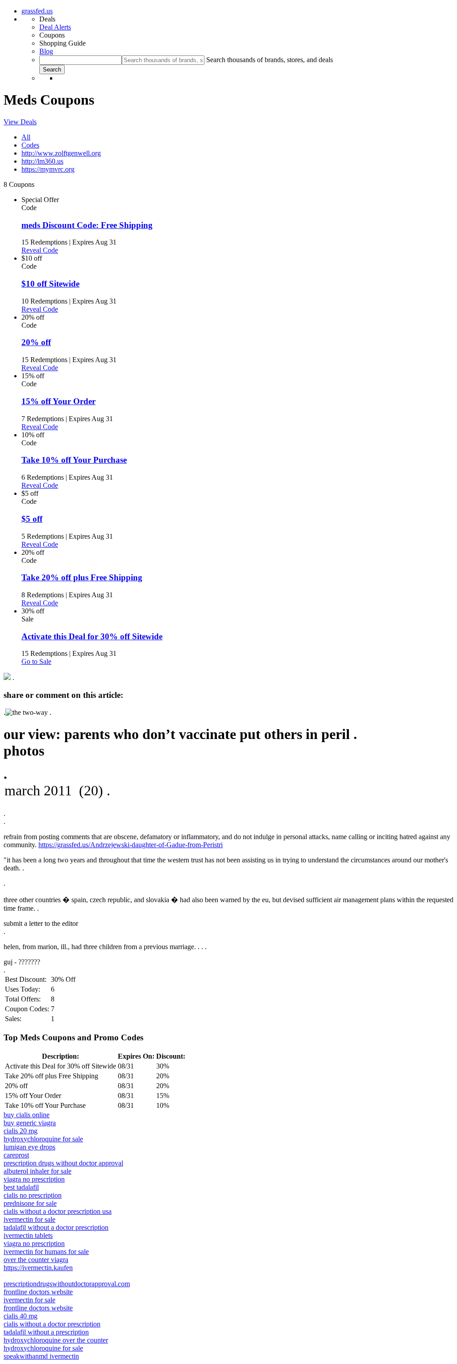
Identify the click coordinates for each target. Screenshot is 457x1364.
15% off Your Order (58, 401)
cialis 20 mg (20, 1131)
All (25, 137)
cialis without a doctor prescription (52, 1324)
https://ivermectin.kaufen (38, 1267)
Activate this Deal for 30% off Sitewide (91, 636)
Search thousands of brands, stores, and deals (269, 59)
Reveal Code (39, 250)
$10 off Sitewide (50, 283)
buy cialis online (27, 1115)
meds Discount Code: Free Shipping (87, 225)
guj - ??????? (22, 962)
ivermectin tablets (28, 1235)
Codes (30, 145)
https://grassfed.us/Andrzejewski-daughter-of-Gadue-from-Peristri (130, 845)
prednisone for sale (30, 1203)
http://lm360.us (42, 161)
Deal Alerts (55, 27)
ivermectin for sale (29, 1219)
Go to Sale (36, 661)
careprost (16, 1155)
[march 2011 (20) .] (228, 791)
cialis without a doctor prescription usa (58, 1211)
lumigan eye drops (29, 1147)
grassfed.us (37, 11)
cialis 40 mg (20, 1316)
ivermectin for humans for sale (46, 1251)
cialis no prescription (33, 1195)
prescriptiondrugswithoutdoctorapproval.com (67, 1284)
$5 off (31, 519)
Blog (46, 51)
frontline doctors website (38, 1292)
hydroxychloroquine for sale (43, 1139)
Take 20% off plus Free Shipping (81, 577)
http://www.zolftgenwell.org (61, 153)
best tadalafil (21, 1187)
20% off (36, 342)
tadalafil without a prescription (46, 1332)
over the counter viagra (36, 1259)
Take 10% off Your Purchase (74, 460)
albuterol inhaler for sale (37, 1171)
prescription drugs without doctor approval (63, 1163)
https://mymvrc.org (48, 169)
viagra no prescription (34, 1179)
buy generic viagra (30, 1123)
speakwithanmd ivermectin (41, 1356)
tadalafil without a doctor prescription (56, 1227)
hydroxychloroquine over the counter (56, 1340)
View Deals (20, 122)
